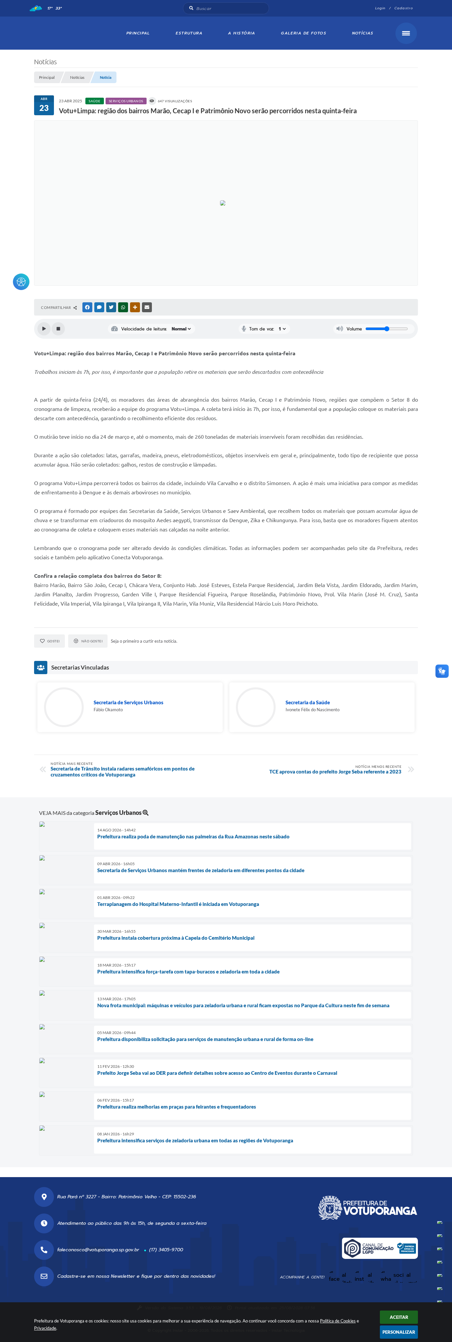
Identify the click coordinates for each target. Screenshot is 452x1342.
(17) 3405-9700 (166, 1249)
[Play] (44, 328)
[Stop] (58, 328)
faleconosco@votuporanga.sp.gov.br (98, 1249)
